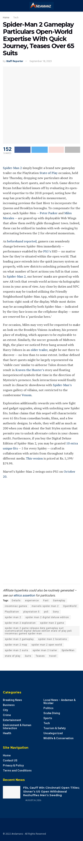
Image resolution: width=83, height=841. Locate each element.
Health (7, 733)
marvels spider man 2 (45, 606)
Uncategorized (53, 733)
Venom (26, 395)
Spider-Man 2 (12, 168)
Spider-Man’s (62, 385)
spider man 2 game (52, 623)
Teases (40, 656)
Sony (56, 611)
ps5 (46, 611)
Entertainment (12, 720)
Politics (48, 708)
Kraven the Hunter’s (29, 370)
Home (6, 17)
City (5, 710)
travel (52, 656)
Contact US (10, 760)
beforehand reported (21, 241)
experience (32, 600)
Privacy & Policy (13, 765)
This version (34, 458)
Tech (16, 17)
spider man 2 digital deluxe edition (47, 617)
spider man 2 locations (52, 639)
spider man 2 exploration (20, 623)
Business (9, 705)
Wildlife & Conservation (58, 738)
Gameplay (59, 600)
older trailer (39, 350)
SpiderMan (68, 650)
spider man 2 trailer (45, 650)
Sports (47, 718)
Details (16, 600)
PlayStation (12, 611)
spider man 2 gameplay (19, 639)
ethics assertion (24, 595)
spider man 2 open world (46, 644)
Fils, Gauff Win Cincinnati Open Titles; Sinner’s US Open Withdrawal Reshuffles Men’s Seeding (51, 791)
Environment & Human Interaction (17, 727)
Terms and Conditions (17, 770)
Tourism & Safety (54, 728)
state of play (12, 656)
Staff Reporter (14, 61)
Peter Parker (49, 213)
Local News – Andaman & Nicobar (59, 701)
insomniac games (16, 606)
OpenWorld (70, 606)
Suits (28, 656)
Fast (46, 600)
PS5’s (47, 251)
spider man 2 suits (16, 650)
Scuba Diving (51, 713)
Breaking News (12, 700)
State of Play (49, 173)
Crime (7, 715)
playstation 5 (31, 611)
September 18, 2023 (41, 61)
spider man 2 (13, 617)
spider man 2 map (16, 644)
